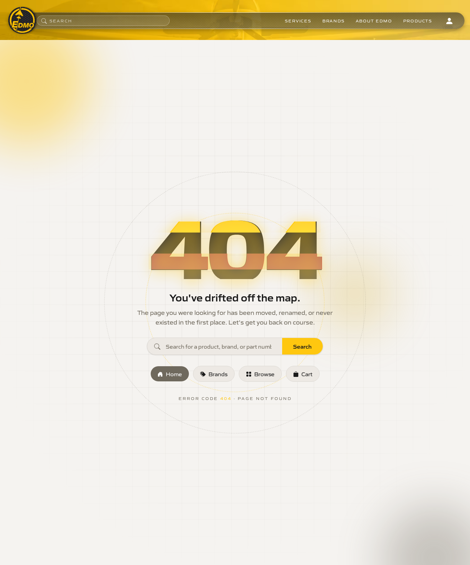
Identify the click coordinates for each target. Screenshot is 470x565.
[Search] (44, 21)
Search (302, 346)
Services (298, 20)
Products (417, 20)
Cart (306, 374)
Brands (333, 20)
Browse (264, 374)
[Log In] (449, 20)
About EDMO (374, 20)
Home (174, 374)
